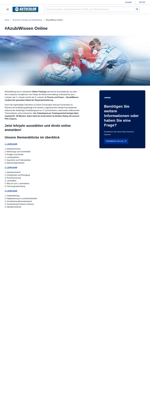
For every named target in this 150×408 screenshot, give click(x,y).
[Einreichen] (137, 9)
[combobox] (92, 9)
